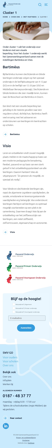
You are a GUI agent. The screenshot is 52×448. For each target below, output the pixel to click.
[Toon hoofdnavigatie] (47, 5)
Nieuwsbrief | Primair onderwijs (26, 308)
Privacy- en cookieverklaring (26, 437)
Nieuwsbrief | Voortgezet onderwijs (28, 312)
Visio (12, 232)
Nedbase (31, 443)
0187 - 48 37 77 (17, 395)
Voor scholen (10, 361)
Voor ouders (10, 357)
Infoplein (7, 380)
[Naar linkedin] (6, 426)
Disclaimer (26, 440)
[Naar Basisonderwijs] (25, 267)
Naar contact (16, 418)
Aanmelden (26, 328)
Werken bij (8, 384)
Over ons (8, 365)
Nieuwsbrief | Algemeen (24, 304)
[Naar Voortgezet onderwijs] (25, 279)
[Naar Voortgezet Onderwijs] (25, 255)
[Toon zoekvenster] (40, 5)
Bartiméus (15, 134)
